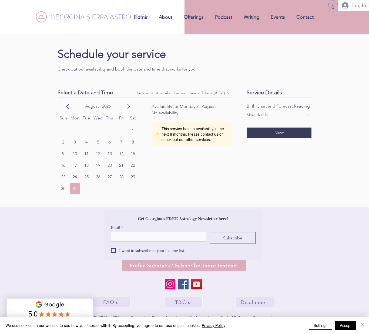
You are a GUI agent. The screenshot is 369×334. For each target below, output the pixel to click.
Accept (345, 325)
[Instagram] (170, 284)
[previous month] (67, 106)
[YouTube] (196, 284)
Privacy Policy (213, 325)
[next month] (128, 106)
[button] (333, 5)
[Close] (362, 325)
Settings (320, 325)
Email (117, 227)
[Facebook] (183, 284)
